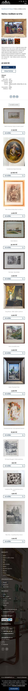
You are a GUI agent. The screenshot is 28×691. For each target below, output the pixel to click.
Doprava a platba (7, 599)
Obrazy (11, 9)
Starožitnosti (4, 9)
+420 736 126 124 (7, 631)
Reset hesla (5, 587)
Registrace (5, 585)
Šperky (4, 556)
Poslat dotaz (8, 71)
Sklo (4, 562)
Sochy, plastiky (6, 564)
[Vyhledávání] (26, 1)
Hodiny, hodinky (6, 575)
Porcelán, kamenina (7, 569)
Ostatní (4, 573)
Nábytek (5, 571)
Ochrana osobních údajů (8, 612)
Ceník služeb (6, 603)
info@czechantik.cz (8, 633)
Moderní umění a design (8, 558)
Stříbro (4, 560)
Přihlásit (5, 583)
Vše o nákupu (6, 597)
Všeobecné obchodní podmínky (10, 610)
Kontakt (5, 605)
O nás (4, 594)
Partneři (5, 601)
